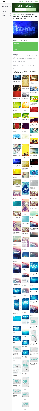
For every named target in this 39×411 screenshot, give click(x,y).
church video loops (16, 66)
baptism (14, 65)
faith (21, 66)
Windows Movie (17, 46)
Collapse (4, 21)
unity (25, 66)
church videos (28, 66)
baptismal (27, 65)
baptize (20, 65)
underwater (32, 65)
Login (36, 1)
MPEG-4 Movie (16, 43)
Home (14, 14)
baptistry (33, 66)
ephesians (23, 65)
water (17, 65)
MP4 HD (15, 49)
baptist (36, 66)
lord (23, 66)
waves (14, 68)
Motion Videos (18, 14)
